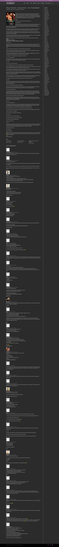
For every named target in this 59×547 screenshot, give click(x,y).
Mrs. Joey (7, 509)
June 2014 (45, 22)
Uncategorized (17, 9)
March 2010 (46, 89)
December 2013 (46, 30)
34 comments (22, 9)
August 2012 (46, 51)
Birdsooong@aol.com (9, 345)
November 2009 (46, 93)
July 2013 (45, 36)
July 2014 (45, 20)
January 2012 (46, 60)
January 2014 (46, 28)
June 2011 (45, 69)
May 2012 (45, 55)
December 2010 (46, 77)
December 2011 (46, 61)
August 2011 (46, 67)
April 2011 (45, 72)
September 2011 (46, 65)
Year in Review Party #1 (20, 140)
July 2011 (45, 68)
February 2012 (46, 59)
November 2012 (46, 47)
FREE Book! (34, 3)
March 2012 (46, 57)
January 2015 (46, 12)
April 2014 (45, 24)
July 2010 (45, 84)
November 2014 (46, 15)
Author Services (48, 3)
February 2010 (46, 90)
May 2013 (45, 39)
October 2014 (46, 16)
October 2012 (46, 48)
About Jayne (42, 3)
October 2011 (46, 64)
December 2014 (46, 14)
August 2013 (46, 35)
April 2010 (45, 88)
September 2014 (46, 18)
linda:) (7, 480)
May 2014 (45, 23)
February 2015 (46, 11)
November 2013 (46, 31)
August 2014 (46, 19)
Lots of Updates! (8, 140)
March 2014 (46, 26)
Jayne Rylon (8, 9)
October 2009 (46, 94)
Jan (6, 489)
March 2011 (46, 73)
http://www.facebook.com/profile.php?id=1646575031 (14, 294)
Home (25, 3)
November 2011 (46, 63)
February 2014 (46, 27)
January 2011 (46, 76)
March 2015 (46, 10)
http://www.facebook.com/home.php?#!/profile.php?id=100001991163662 (16, 225)
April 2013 (45, 40)
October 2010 (46, 80)
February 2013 (46, 43)
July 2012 (45, 52)
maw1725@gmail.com (9, 195)
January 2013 (46, 44)
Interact (38, 3)
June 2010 (45, 85)
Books (27, 3)
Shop (31, 3)
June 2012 (45, 53)
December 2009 (46, 92)
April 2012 (45, 56)
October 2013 (46, 32)
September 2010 (46, 81)
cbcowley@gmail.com (9, 227)
